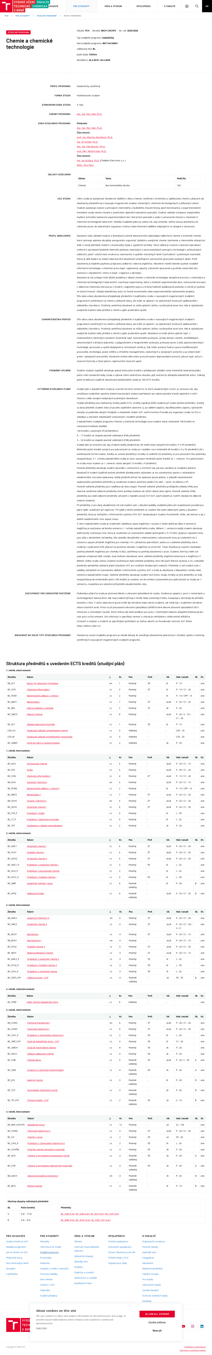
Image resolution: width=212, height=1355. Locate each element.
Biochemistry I (34, 940)
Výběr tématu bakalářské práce (42, 1002)
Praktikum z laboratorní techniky (43, 819)
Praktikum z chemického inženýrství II (46, 1143)
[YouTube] (183, 1326)
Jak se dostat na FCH (17, 1252)
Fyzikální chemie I (35, 852)
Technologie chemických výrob (42, 1090)
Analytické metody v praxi (40, 883)
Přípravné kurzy (14, 1257)
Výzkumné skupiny (83, 1256)
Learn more (41, 1328)
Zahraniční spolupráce (119, 1246)
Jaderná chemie (35, 1080)
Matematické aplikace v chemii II (43, 788)
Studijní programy (47, 16)
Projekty (78, 1267)
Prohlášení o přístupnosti (195, 1347)
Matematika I (33, 701)
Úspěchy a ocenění (84, 1272)
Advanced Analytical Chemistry (42, 1175)
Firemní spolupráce (118, 1241)
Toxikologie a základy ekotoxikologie (44, 825)
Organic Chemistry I (37, 800)
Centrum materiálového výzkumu (86, 1248)
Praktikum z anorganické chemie (43, 870)
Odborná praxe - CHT (37, 977)
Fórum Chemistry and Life (121, 1252)
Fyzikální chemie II (36, 946)
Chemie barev (34, 1060)
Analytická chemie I (36, 846)
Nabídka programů (16, 1246)
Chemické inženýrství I (38, 1029)
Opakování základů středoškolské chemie (47, 730)
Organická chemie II (37, 858)
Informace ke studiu (50, 1246)
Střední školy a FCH (118, 1257)
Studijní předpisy (48, 1295)
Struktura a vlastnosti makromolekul (45, 1070)
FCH (6, 16)
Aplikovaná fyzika (35, 893)
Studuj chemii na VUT (17, 1241)
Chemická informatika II (39, 776)
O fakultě (169, 6)
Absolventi (147, 1263)
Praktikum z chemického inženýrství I (45, 1035)
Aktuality (44, 1241)
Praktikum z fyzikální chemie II (42, 965)
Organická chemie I (36, 807)
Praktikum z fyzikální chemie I (41, 877)
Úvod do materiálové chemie (41, 1047)
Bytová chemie (34, 1185)
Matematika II (34, 794)
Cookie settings (157, 1322)
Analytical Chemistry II (38, 918)
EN (207, 6)
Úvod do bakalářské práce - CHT (43, 1041)
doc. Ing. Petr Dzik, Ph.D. (89, 114)
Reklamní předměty (152, 1268)
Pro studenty (23, 16)
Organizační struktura (153, 1241)
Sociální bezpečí (150, 1290)
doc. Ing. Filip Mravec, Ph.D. (91, 146)
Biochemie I (33, 934)
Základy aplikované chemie (40, 1053)
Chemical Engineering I (38, 1022)
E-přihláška (12, 1273)
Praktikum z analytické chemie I (42, 864)
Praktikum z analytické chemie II (43, 959)
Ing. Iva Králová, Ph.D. (88, 160)
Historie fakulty (150, 1246)
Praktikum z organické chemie (42, 971)
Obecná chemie (35, 714)
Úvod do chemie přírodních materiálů (46, 1149)
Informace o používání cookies (193, 1350)
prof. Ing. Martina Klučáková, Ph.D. (95, 137)
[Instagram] (192, 1326)
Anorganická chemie (37, 763)
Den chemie (46, 1279)
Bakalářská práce (36, 1124)
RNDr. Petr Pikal (85, 165)
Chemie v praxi (34, 1137)
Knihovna (45, 1263)
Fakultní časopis (150, 1273)
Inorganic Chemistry (37, 782)
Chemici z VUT (47, 1284)
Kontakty (10, 1268)
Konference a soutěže (85, 1277)
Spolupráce (144, 6)
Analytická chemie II (37, 924)
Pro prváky (45, 1257)
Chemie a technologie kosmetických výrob (48, 1155)
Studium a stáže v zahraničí (54, 1268)
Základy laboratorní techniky (41, 724)
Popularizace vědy (117, 1263)
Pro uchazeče (50, 6)
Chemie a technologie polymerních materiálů (49, 1165)
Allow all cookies (157, 1314)
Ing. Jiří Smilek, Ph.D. (87, 141)
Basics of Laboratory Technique (42, 683)
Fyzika (30, 769)
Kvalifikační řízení (83, 1283)
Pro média (147, 1279)
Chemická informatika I (38, 689)
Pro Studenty (81, 6)
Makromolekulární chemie (40, 952)
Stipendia (45, 1290)
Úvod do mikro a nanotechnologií (43, 742)
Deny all (157, 1330)
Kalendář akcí (149, 1252)
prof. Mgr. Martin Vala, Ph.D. (91, 151)
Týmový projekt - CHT (38, 1100)
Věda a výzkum (113, 6)
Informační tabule (151, 1284)
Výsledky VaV (81, 1261)
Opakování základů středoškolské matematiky (49, 736)
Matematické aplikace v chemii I (43, 695)
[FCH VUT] (17, 6)
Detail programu (72, 16)
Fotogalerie (148, 1257)
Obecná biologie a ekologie (40, 708)
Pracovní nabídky (49, 1273)
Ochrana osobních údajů (154, 1295)
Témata (78, 1241)
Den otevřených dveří (17, 1263)
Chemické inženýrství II (38, 1130)
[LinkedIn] (202, 1326)
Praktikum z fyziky (36, 813)
